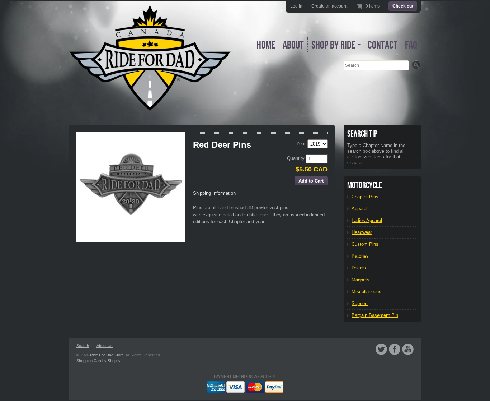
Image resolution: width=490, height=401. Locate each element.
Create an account (329, 6)
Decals (359, 268)
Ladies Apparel (367, 220)
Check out (402, 6)
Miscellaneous (366, 291)
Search (82, 346)
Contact (382, 45)
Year (301, 143)
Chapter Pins (365, 196)
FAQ (411, 45)
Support (360, 303)
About (293, 45)
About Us (104, 346)
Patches (360, 256)
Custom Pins (365, 244)
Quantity (296, 158)
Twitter (381, 349)
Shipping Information (214, 193)
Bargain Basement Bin (375, 315)
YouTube (408, 349)
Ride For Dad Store (107, 355)
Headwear (362, 232)
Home (265, 45)
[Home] (150, 105)
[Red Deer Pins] (130, 187)
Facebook (394, 349)
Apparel (359, 208)
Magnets (360, 279)
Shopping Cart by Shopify (98, 361)
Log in (296, 6)
